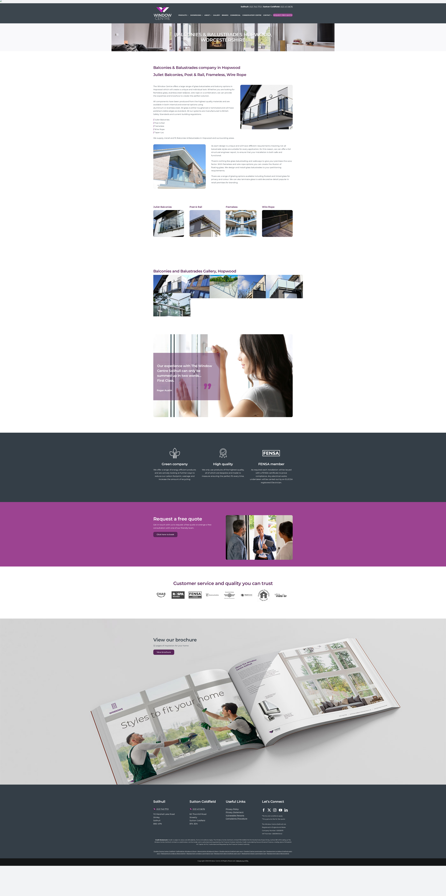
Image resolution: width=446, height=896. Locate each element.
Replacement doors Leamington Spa (254, 853)
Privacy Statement (235, 812)
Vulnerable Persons (235, 815)
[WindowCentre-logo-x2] (162, 8)
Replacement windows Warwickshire (173, 853)
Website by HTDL (242, 861)
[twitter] (269, 810)
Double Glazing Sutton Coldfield (164, 851)
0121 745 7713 (255, 7)
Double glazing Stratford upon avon (231, 851)
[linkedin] (286, 810)
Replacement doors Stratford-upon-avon (227, 853)
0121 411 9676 (286, 7)
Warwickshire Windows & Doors (208, 851)
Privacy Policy (232, 809)
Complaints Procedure (236, 819)
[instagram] (274, 810)
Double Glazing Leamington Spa (255, 851)
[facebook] (263, 810)
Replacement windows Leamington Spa (200, 853)
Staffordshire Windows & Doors (186, 851)
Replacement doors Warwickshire (278, 853)
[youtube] (280, 810)
